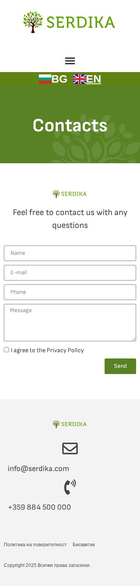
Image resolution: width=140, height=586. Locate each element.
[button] (70, 60)
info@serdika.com (38, 468)
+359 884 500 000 (39, 507)
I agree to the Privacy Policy (47, 350)
